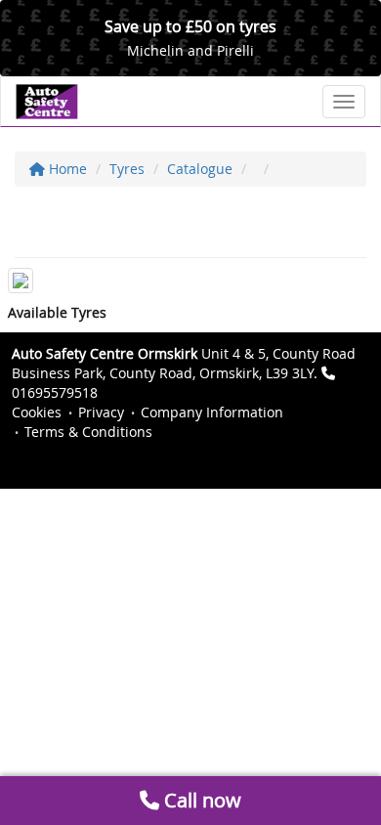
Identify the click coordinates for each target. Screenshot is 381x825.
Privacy (101, 412)
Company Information (212, 412)
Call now (200, 800)
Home (66, 168)
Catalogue (200, 168)
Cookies (37, 412)
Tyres (127, 168)
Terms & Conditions (88, 431)
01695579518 (55, 392)
